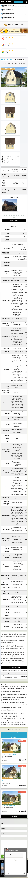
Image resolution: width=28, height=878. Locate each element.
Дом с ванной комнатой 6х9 (8, 805)
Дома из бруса (10, 59)
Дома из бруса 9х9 (14, 735)
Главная (3, 59)
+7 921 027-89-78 (6, 2)
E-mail (2, 833)
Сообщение (3, 839)
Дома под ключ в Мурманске (16, 24)
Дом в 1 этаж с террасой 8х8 (9, 754)
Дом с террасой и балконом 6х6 (9, 780)
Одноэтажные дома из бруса (14, 732)
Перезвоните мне (18, 1)
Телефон (3, 828)
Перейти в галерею (14, 220)
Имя (2, 823)
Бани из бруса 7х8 (14, 737)
